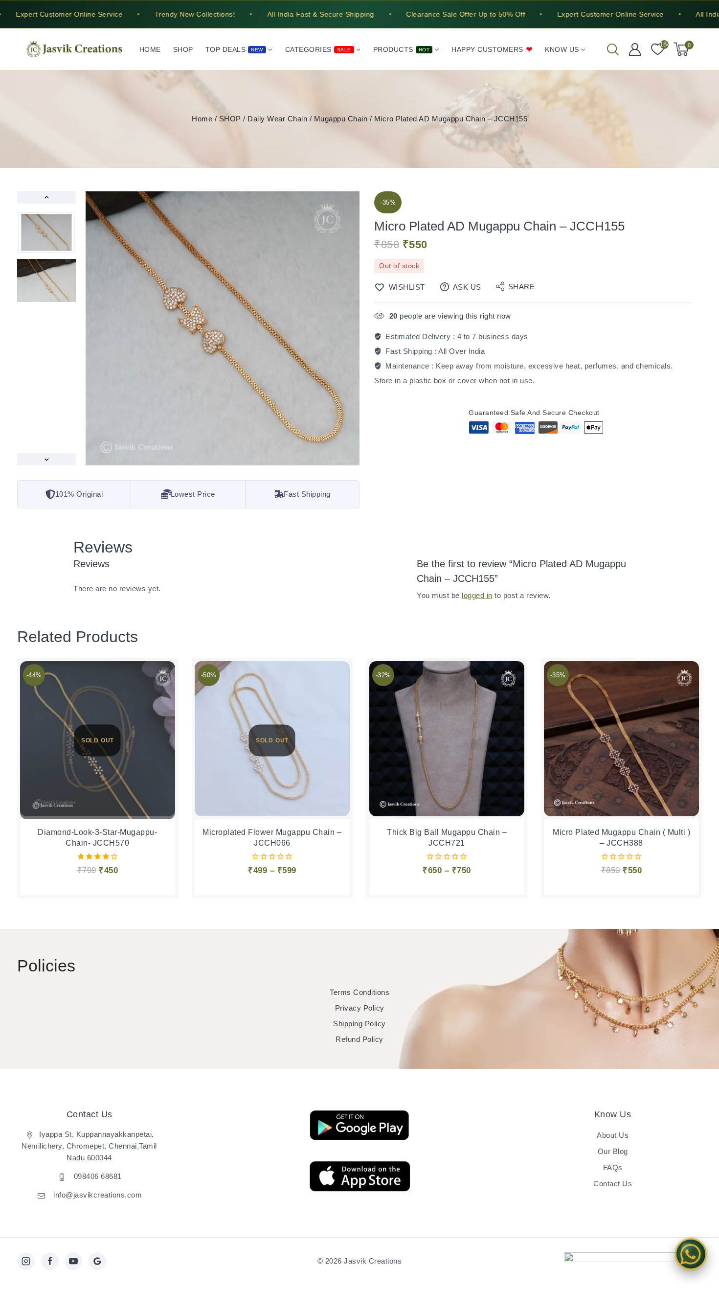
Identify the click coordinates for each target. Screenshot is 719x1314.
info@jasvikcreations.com (96, 1195)
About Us (613, 1135)
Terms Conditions (359, 992)
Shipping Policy (359, 1023)
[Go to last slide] (46, 197)
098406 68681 (96, 1176)
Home (150, 49)
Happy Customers (487, 49)
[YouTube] (73, 1261)
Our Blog (613, 1151)
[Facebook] (50, 1261)
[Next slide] (46, 459)
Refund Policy (359, 1039)
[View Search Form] (613, 49)
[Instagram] (26, 1261)
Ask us (467, 287)
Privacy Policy (359, 1008)
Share (521, 286)
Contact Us (612, 1183)
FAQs (613, 1167)
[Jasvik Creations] (74, 49)
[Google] (97, 1261)
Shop (183, 49)
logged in (477, 595)
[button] (46, 232)
